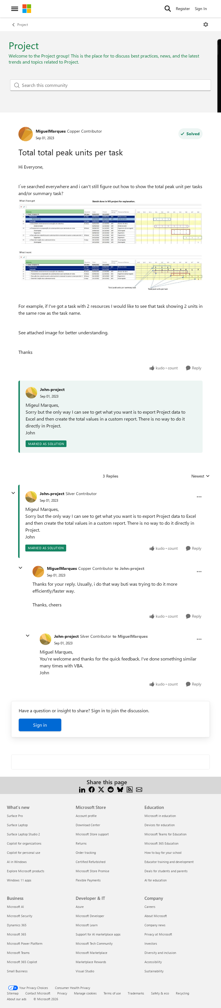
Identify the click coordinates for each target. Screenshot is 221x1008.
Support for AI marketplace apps (98, 934)
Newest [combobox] (200, 476)
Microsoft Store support (92, 834)
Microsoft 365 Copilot (22, 962)
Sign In (201, 8)
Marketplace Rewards (91, 962)
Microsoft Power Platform (24, 943)
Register (183, 8)
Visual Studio (85, 971)
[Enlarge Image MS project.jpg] (110, 243)
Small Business (17, 971)
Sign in (40, 725)
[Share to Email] (139, 789)
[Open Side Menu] (14, 8)
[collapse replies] (13, 493)
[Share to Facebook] (92, 789)
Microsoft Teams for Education (165, 834)
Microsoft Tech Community (94, 943)
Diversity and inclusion (160, 952)
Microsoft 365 (16, 934)
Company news (154, 925)
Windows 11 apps (19, 880)
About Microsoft (155, 916)
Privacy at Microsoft (158, 934)
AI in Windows (17, 862)
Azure (80, 906)
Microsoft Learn (87, 925)
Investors (150, 943)
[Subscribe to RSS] (130, 789)
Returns (81, 843)
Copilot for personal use (23, 852)
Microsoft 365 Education (161, 843)
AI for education (155, 880)
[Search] (167, 8)
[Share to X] (101, 789)
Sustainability (153, 971)
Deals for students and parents (166, 871)
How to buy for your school (163, 852)
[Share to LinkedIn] (82, 789)
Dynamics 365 (16, 925)
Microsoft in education (160, 816)
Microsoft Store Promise (92, 871)
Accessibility (153, 962)
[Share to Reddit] (111, 789)
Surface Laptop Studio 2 (23, 834)
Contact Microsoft (37, 993)
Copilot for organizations (24, 843)
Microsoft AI (15, 906)
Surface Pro (15, 816)
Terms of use (112, 993)
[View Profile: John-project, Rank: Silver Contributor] (31, 497)
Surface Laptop (17, 825)
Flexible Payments (88, 880)
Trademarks (136, 993)
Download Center (88, 825)
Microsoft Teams (18, 952)
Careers (149, 906)
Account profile (86, 816)
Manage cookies (85, 993)
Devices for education (159, 825)
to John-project (129, 568)
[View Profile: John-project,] (31, 392)
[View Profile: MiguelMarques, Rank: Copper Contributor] (25, 134)
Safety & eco (160, 993)
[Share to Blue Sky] (120, 789)
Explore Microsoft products (25, 871)
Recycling (182, 993)
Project (22, 24)
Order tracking (86, 852)
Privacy (62, 993)
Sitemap (12, 993)
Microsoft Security (19, 916)
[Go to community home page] (26, 8)
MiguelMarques (51, 131)
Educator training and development (169, 862)
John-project (52, 389)
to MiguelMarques (130, 636)
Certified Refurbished (90, 862)
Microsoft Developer (90, 916)
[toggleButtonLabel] (206, 24)
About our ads (16, 999)
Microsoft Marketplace (91, 952)
